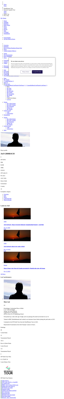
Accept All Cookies (37, 71)
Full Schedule (7, 37)
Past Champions (8, 56)
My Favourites (10, 94)
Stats (5, 30)
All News (3, 274)
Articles (6, 62)
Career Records (7, 198)
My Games (9, 92)
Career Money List (8, 74)
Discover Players (8, 66)
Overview (6, 45)
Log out (9, 99)
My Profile (9, 95)
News (5, 26)
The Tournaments (8, 55)
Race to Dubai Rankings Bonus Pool (13, 48)
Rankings (6, 23)
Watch (5, 28)
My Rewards (10, 91)
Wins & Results (7, 200)
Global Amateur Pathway (10, 51)
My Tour (9, 88)
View (5, 4)
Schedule (6, 22)
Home (5, 21)
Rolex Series (7, 25)
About (5, 53)
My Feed (9, 89)
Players (5, 29)
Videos (5, 63)
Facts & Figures (8, 71)
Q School (6, 32)
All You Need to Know (9, 39)
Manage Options (25, 71)
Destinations (7, 33)
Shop (8, 96)
